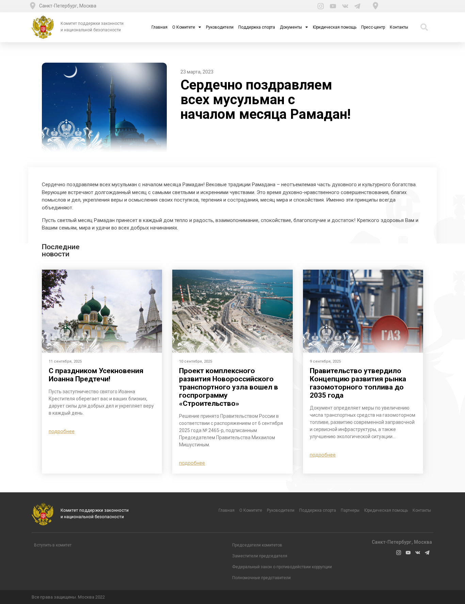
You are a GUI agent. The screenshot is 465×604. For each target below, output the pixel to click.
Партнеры (350, 510)
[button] (62, 431)
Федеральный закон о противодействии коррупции (282, 567)
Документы (291, 27)
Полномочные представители (261, 577)
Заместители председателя (259, 556)
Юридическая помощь (334, 27)
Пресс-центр (373, 27)
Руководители (220, 27)
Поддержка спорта (256, 27)
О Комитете (183, 27)
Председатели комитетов (257, 545)
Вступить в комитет (52, 545)
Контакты (399, 27)
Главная (159, 27)
